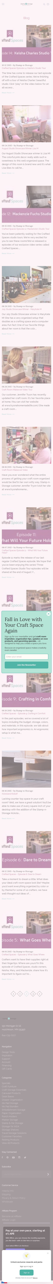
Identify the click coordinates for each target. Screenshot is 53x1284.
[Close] (49, 614)
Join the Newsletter (26, 665)
